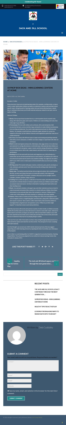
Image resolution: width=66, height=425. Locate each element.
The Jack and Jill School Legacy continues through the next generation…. (47, 291)
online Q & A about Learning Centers (44, 236)
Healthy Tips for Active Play (46, 307)
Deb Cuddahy (46, 327)
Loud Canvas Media (37, 417)
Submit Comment (16, 398)
